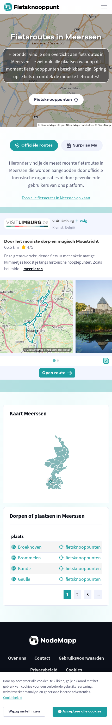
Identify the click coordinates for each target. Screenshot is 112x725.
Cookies (74, 670)
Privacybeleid (44, 670)
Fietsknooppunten (53, 99)
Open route (53, 373)
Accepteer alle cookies (82, 711)
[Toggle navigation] (104, 7)
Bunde (24, 568)
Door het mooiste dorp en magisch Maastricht (51, 241)
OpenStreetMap (69, 125)
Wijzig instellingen (24, 711)
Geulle (23, 579)
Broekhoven (29, 547)
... (98, 595)
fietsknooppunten (83, 547)
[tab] (54, 360)
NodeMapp (104, 125)
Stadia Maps (48, 125)
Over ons (17, 658)
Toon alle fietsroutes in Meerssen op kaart (56, 197)
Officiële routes (37, 145)
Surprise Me (85, 145)
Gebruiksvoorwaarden (81, 658)
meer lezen (33, 268)
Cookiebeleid (12, 697)
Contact (42, 658)
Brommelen (29, 558)
